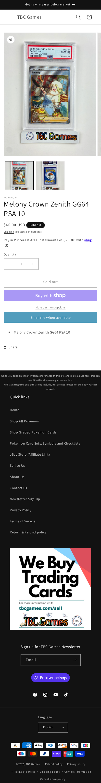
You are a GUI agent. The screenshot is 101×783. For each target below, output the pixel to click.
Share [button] (13, 347)
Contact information (77, 771)
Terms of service (24, 771)
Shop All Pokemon (24, 421)
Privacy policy (76, 764)
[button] (9, 17)
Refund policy (54, 764)
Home (14, 410)
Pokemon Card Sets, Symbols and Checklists (45, 443)
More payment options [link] (51, 307)
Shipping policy (50, 771)
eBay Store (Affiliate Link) (30, 454)
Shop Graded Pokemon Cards (33, 432)
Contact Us (18, 488)
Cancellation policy (52, 779)
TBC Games (33, 764)
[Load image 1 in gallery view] (19, 175)
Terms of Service (23, 521)
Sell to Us (17, 465)
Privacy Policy (20, 510)
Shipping (9, 231)
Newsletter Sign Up (25, 499)
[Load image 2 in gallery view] (50, 175)
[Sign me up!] (75, 660)
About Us (17, 477)
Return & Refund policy (28, 532)
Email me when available (50, 317)
